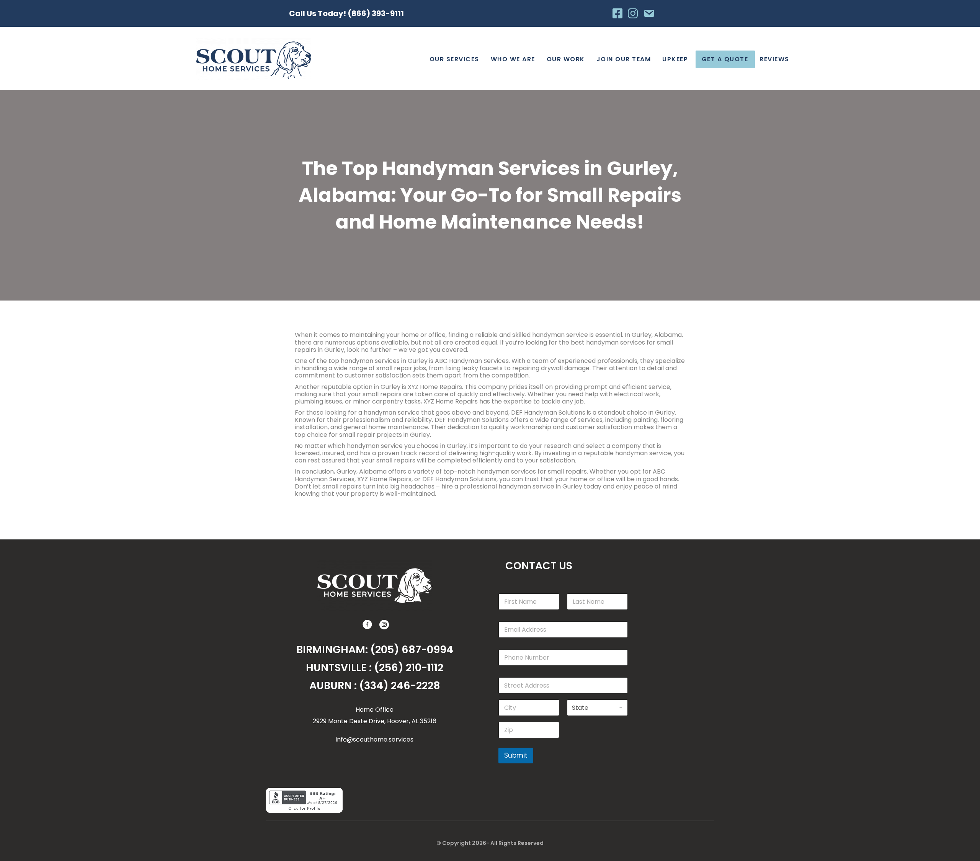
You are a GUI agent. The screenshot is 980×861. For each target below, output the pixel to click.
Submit (516, 755)
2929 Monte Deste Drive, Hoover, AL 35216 (374, 721)
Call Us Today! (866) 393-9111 (346, 13)
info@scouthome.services (374, 739)
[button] (366, 623)
